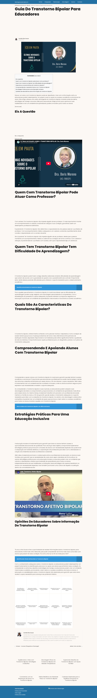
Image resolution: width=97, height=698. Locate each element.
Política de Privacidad (21, 691)
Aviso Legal (18, 693)
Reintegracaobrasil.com (21, 2)
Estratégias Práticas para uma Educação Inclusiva (29, 89)
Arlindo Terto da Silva (75, 646)
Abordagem (65, 2)
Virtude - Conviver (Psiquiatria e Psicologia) (27, 646)
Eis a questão (19, 79)
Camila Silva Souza (24, 38)
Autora (73, 2)
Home (40, 2)
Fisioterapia (56, 2)
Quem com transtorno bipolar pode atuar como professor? (32, 81)
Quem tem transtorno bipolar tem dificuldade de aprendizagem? (34, 83)
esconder (37, 76)
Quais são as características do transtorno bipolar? (30, 85)
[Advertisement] (48, 27)
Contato (79, 2)
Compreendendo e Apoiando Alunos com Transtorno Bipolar (32, 87)
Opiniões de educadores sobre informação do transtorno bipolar (34, 91)
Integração (48, 2)
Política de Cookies (20, 695)
